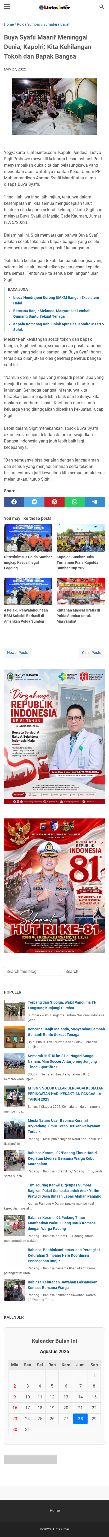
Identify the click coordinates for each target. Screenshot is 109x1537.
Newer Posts (17, 652)
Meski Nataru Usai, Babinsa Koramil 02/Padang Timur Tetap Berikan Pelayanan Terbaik (64, 1126)
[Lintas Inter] (54, 7)
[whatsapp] (75, 502)
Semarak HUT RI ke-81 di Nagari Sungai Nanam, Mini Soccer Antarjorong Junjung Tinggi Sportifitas (62, 1061)
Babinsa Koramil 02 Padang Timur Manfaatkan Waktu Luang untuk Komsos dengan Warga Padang (62, 1223)
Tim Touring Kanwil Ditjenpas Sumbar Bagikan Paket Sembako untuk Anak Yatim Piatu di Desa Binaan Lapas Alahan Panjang (64, 1190)
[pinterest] (54, 502)
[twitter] (34, 502)
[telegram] (95, 502)
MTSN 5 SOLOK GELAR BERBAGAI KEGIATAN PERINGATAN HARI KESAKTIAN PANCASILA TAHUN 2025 (65, 1093)
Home (55, 1510)
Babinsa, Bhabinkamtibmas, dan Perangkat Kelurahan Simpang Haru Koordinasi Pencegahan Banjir (64, 1255)
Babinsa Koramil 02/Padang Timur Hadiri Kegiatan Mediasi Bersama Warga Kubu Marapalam (62, 1158)
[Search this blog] (102, 7)
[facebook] (14, 502)
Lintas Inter (61, 1529)
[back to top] (98, 1525)
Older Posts (91, 652)
